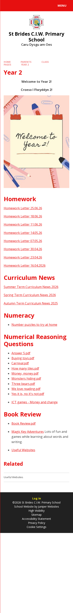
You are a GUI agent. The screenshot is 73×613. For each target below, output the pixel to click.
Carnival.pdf (20, 363)
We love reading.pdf (25, 389)
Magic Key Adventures (27, 431)
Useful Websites (23, 450)
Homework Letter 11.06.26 (23, 224)
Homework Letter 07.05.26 (23, 241)
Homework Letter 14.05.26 (23, 233)
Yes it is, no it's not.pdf (27, 394)
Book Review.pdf (23, 423)
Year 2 (25, 64)
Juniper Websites (48, 506)
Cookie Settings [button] (36, 527)
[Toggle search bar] (7, 5)
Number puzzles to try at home (34, 324)
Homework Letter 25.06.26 (23, 208)
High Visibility (36, 510)
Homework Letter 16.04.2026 (25, 265)
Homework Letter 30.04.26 (23, 249)
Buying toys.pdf (22, 358)
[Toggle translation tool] (17, 5)
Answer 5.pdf (20, 353)
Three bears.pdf (23, 384)
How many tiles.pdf (25, 368)
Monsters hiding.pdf (26, 378)
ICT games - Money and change (34, 402)
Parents (26, 61)
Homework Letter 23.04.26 (23, 257)
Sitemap (36, 514)
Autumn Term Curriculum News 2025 (31, 303)
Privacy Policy (36, 523)
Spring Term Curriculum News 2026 (30, 295)
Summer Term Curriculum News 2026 (31, 287)
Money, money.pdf (25, 373)
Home (7, 61)
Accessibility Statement (36, 519)
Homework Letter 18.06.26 (23, 216)
